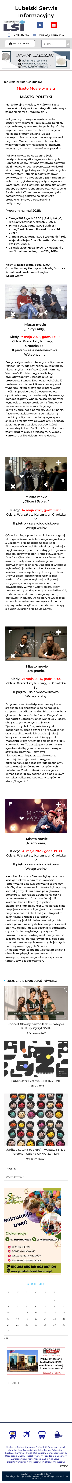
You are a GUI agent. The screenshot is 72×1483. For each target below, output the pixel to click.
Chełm (15, 1456)
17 (8, 1318)
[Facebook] (40, 25)
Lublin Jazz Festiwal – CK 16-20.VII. (35, 1081)
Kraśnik (62, 1447)
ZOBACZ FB (14, 1383)
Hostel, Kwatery (34, 1456)
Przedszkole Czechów (55, 1456)
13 (36, 1312)
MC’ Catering (50, 1447)
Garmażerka (59, 1453)
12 (27, 1312)
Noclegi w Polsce (15, 1447)
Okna (49, 1453)
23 (64, 1318)
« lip (6, 1337)
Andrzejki (28, 1450)
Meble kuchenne (42, 1450)
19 (27, 1318)
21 (45, 1318)
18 (17, 1318)
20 (36, 1318)
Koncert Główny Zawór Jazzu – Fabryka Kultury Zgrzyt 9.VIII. (36, 1026)
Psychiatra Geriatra (36, 1453)
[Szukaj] (68, 43)
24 (8, 1324)
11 (17, 1312)
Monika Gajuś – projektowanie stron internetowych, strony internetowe (36, 1460)
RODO (64, 1466)
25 (17, 1324)
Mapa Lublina (15, 1450)
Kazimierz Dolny (33, 1447)
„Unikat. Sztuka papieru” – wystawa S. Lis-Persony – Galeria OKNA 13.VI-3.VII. (36, 1151)
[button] (54, 25)
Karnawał (20, 1453)
